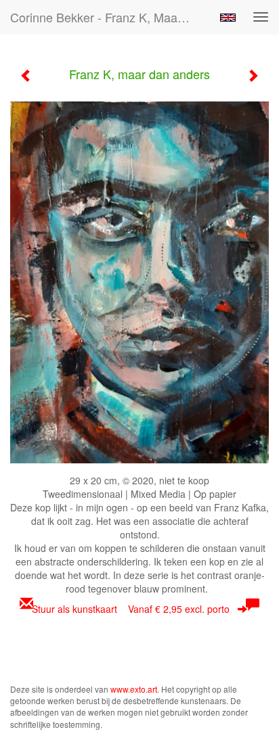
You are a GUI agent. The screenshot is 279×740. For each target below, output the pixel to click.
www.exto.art (133, 689)
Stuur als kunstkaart (131, 609)
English (228, 18)
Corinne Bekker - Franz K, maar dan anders (106, 17)
